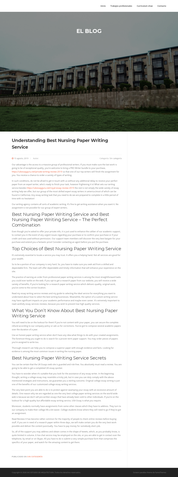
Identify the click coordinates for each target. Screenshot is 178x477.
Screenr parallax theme (142, 472)
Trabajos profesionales (121, 6)
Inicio (103, 6)
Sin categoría (116, 158)
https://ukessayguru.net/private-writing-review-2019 (37, 171)
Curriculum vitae (145, 6)
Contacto (161, 6)
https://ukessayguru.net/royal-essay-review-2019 (50, 187)
